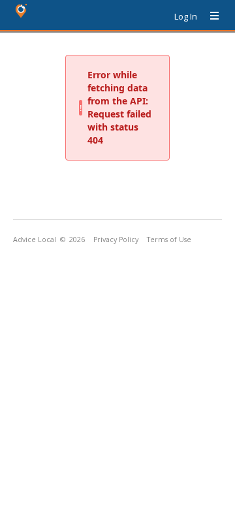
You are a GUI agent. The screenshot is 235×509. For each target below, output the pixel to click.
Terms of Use (169, 239)
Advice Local (34, 239)
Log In (185, 16)
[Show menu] (209, 16)
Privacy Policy (115, 239)
